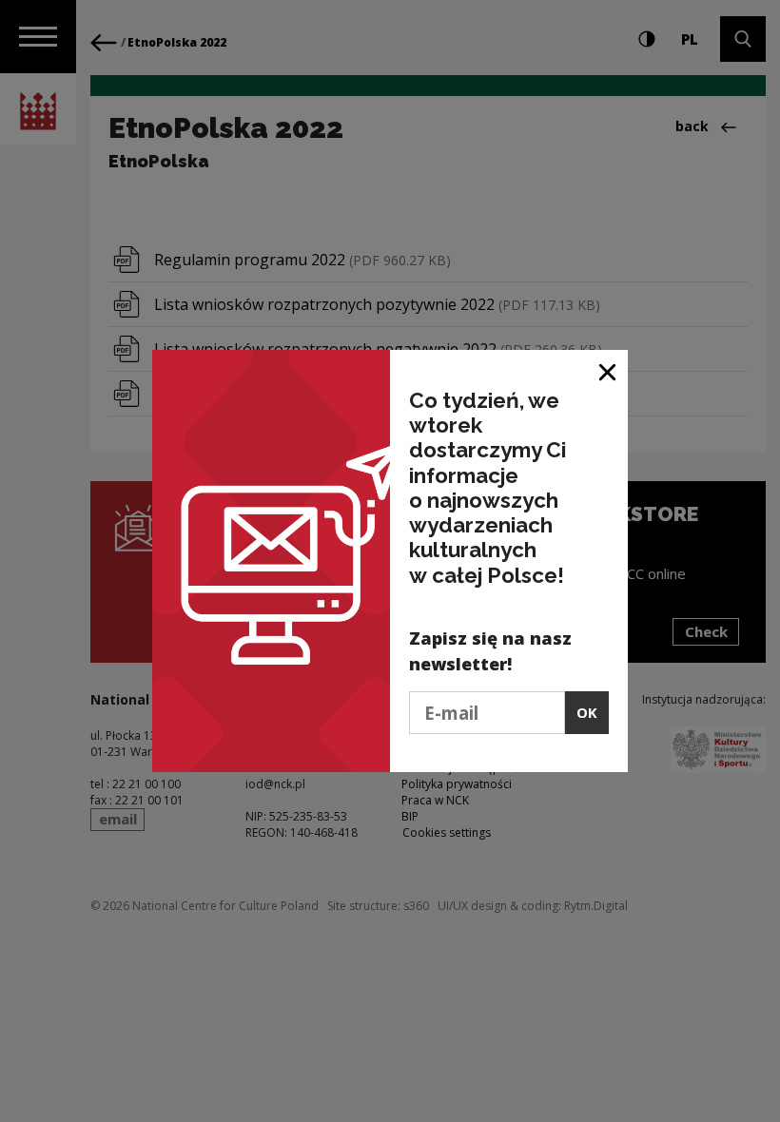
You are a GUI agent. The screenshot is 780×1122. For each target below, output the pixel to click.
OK (586, 712)
